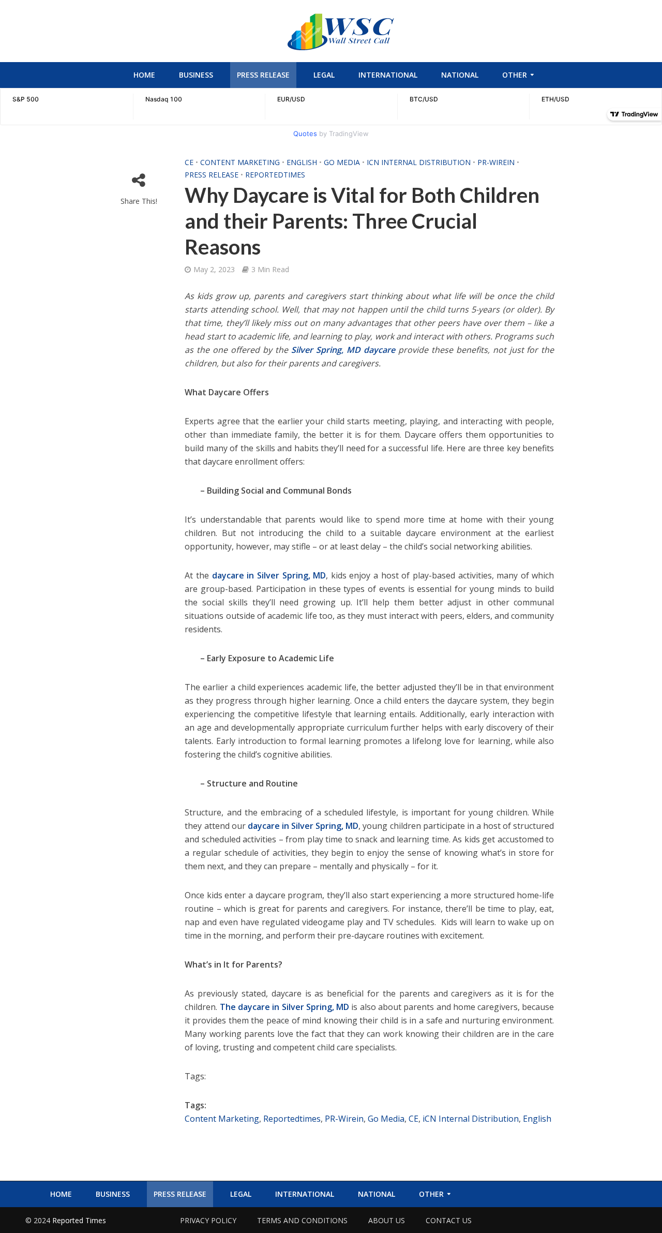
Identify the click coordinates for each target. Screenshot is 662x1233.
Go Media (342, 162)
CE (189, 162)
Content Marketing (240, 162)
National (459, 75)
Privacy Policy (208, 1220)
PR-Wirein (496, 162)
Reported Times (80, 1220)
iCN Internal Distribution (419, 162)
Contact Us (449, 1220)
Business (196, 75)
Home (144, 75)
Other (514, 75)
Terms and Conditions (302, 1220)
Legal (324, 75)
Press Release (263, 75)
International (387, 75)
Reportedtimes (275, 175)
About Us (386, 1220)
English (302, 162)
